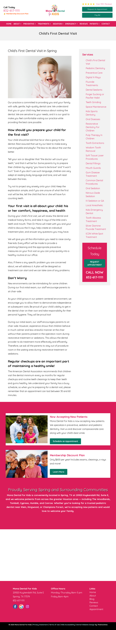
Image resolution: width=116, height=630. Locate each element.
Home (8, 24)
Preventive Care (94, 72)
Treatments (43, 24)
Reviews (84, 24)
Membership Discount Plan (17, 14)
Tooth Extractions (95, 143)
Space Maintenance (96, 106)
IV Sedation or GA (95, 200)
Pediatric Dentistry (95, 68)
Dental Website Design (85, 625)
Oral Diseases (93, 119)
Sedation (57, 24)
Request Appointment (94, 263)
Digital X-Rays (93, 77)
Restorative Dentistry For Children (92, 127)
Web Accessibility (68, 625)
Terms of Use (54, 625)
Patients (94, 24)
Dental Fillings (93, 163)
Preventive (28, 24)
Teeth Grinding (93, 102)
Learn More (58, 472)
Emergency (70, 24)
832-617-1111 (12, 10)
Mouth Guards (93, 168)
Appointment (96, 609)
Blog (91, 599)
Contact (106, 24)
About (16, 24)
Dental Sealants (94, 89)
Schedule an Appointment (65, 441)
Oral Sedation (93, 188)
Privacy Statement (40, 625)
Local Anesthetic (94, 205)
